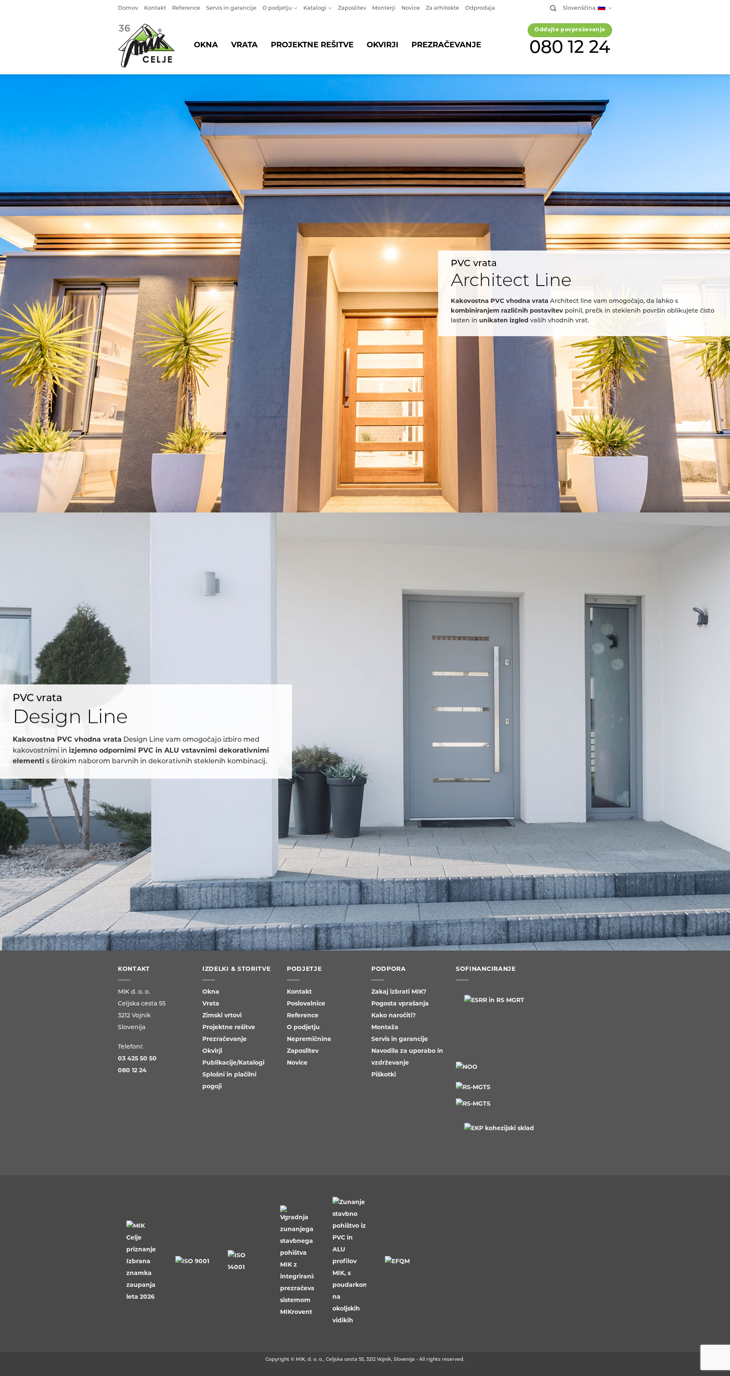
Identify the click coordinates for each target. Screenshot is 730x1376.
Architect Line (511, 281)
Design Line (70, 718)
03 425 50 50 (137, 1059)
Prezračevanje (224, 1039)
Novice (410, 8)
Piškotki (383, 1075)
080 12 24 (570, 48)
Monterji (383, 8)
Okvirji (212, 1051)
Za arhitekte (442, 8)
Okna (210, 992)
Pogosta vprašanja (400, 1004)
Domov (128, 8)
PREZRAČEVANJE (446, 45)
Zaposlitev (352, 8)
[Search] (553, 8)
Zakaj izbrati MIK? (398, 992)
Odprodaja (480, 8)
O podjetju (277, 8)
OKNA (206, 45)
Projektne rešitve (228, 1028)
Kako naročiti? (393, 1016)
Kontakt (155, 8)
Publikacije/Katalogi (233, 1063)
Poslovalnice (306, 1004)
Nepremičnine (309, 1039)
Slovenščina (579, 8)
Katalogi (315, 8)
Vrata (210, 1004)
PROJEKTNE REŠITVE (312, 45)
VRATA (244, 45)
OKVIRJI (382, 45)
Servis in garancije (231, 8)
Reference (186, 8)
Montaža (384, 1028)
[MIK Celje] (146, 45)
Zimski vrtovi (222, 1016)
